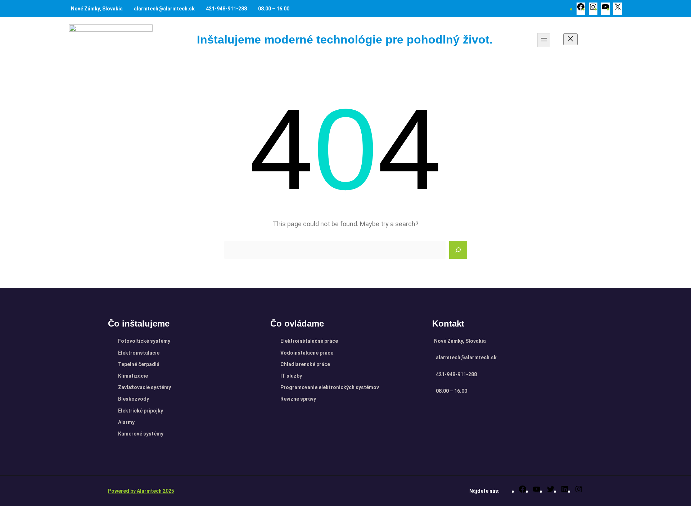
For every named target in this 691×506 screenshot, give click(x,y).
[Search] (458, 250)
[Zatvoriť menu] (570, 39)
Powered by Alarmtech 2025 (141, 491)
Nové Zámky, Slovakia (97, 9)
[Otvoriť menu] (543, 40)
